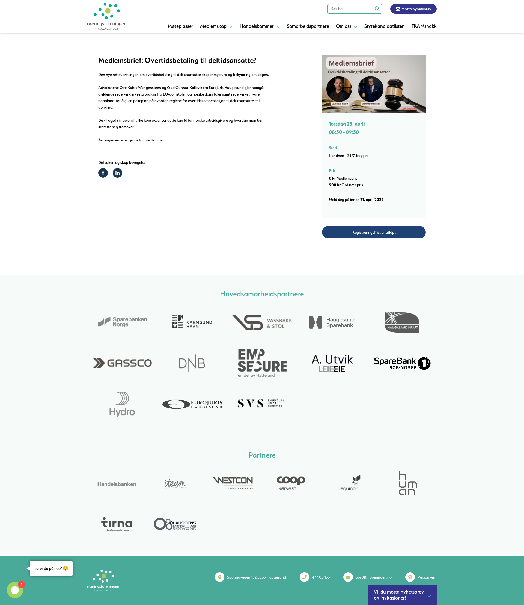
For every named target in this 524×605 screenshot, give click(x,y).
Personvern (427, 577)
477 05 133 (321, 577)
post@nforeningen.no (374, 577)
